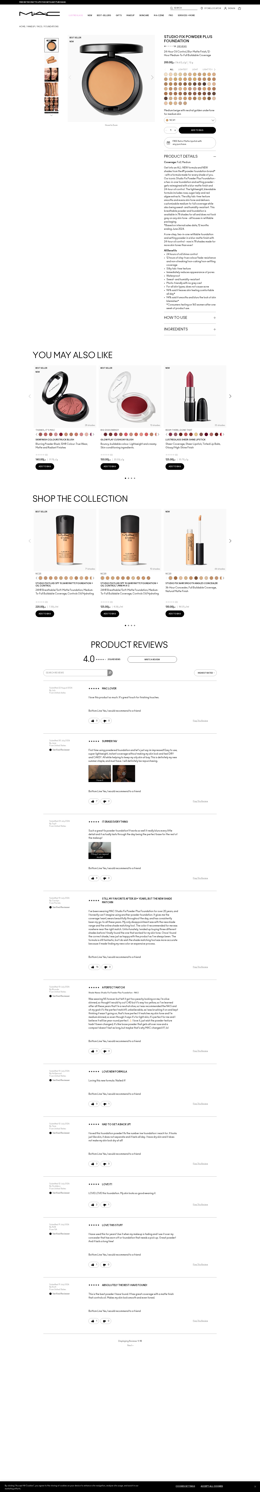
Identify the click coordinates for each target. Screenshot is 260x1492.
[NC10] (170, 74)
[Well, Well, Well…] (211, 434)
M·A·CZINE (159, 15)
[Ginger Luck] (121, 434)
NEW (90, 15)
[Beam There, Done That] (170, 434)
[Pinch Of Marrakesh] (111, 434)
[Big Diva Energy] (105, 434)
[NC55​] (185, 84)
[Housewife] (216, 434)
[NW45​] (170, 93)
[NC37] (138, 578)
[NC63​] (199, 84)
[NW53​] (195, 93)
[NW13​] (166, 89)
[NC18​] (199, 74)
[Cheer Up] (141, 434)
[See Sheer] (186, 434)
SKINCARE (144, 15)
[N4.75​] (170, 103)
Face (39, 26)
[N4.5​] (166, 103)
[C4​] (175, 98)
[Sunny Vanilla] (196, 434)
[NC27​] (214, 74)
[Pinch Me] (46, 434)
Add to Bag (197, 130)
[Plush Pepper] (116, 434)
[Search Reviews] (110, 673)
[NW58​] (209, 93)
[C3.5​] (170, 98)
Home (22, 26)
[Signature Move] (201, 434)
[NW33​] (199, 89)
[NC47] (176, 578)
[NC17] (195, 74)
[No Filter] (51, 434)
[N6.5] (81, 578)
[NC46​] (170, 84)
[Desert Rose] (81, 434)
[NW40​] (209, 89)
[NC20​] (204, 74)
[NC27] (56, 578)
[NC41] (128, 578)
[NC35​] (170, 79)
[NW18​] (175, 89)
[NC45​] (214, 79)
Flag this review (200, 721)
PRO (171, 15)
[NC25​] (209, 74)
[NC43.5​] (199, 79)
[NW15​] (170, 89)
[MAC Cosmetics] (39, 14)
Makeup (31, 26)
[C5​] (185, 98)
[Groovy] (146, 434)
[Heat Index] (126, 434)
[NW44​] (166, 93)
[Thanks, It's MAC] (40, 434)
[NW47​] (180, 93)
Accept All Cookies (212, 1486)
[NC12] (175, 74)
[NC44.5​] (209, 79)
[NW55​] (199, 93)
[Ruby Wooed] (61, 434)
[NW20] (46, 578)
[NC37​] (175, 79)
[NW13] (181, 578)
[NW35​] (204, 89)
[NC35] (86, 578)
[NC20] (102, 578)
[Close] (255, 1486)
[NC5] (166, 74)
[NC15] (185, 74)
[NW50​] (190, 93)
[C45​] (204, 98)
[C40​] (199, 98)
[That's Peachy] (136, 434)
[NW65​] (166, 98)
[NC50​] (180, 84)
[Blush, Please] (131, 434)
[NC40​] (185, 79)
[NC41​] (190, 79)
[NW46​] (175, 93)
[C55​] (209, 98)
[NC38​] (180, 79)
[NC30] (61, 578)
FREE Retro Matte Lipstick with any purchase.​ (42, 2)
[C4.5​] (180, 98)
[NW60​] (214, 93)
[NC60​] (195, 84)
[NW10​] (214, 84)
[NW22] (51, 578)
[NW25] (76, 578)
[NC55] (196, 578)
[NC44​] (204, 79)
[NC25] (40, 578)
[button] (99, 773)
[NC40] (123, 578)
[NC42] (195, 79)
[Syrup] (176, 434)
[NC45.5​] (166, 84)
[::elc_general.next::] (93, 434)
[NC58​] (190, 84)
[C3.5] (71, 578)
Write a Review (152, 660)
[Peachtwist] (76, 434)
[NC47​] (175, 84)
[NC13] (180, 74)
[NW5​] (209, 84)
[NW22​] (185, 89)
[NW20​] (180, 89)
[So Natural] (151, 434)
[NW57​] (204, 93)
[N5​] (175, 103)
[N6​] (180, 103)
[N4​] (214, 98)
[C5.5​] (190, 98)
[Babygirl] (86, 434)
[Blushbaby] (56, 434)
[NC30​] (166, 79)
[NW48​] (185, 93)
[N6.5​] (185, 103)
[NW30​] (195, 89)
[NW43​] (214, 89)
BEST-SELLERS (104, 15)
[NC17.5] (201, 578)
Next (130, 1345)
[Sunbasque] (66, 434)
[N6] (66, 578)
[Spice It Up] (181, 434)
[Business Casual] (191, 434)
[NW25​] (190, 89)
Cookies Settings (185, 1486)
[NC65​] (204, 84)
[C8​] (195, 98)
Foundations (51, 26)
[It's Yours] (206, 434)
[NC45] (148, 578)
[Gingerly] (71, 434)
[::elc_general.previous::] (37, 434)
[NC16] (190, 74)
